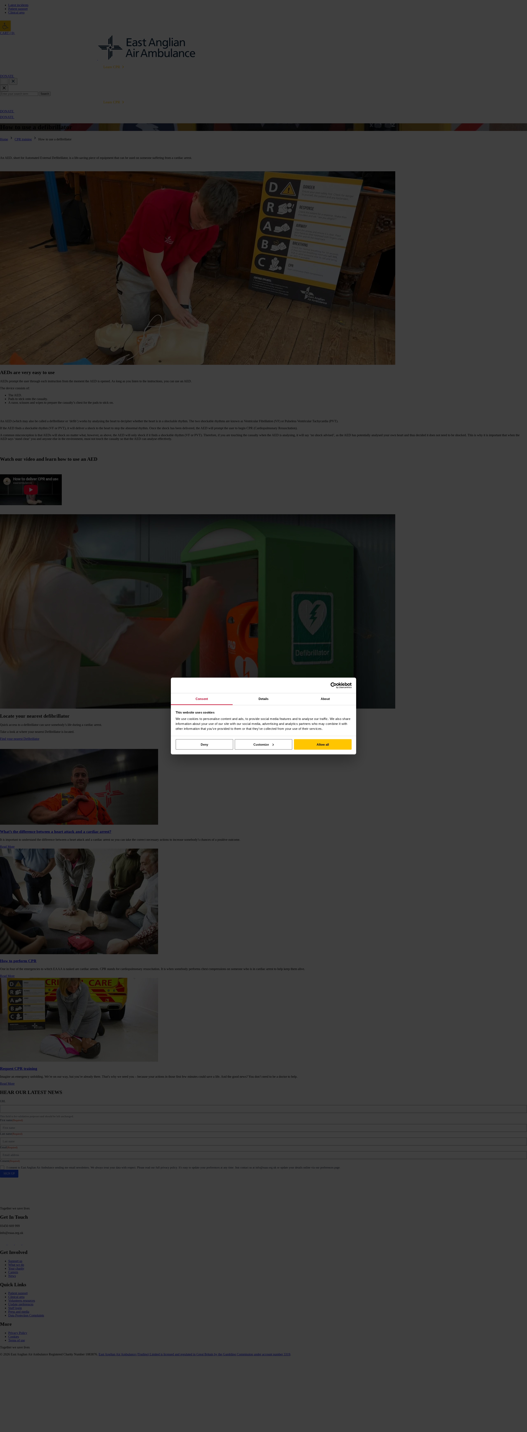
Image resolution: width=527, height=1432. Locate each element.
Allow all (323, 744)
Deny (204, 744)
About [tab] (325, 699)
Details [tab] (264, 699)
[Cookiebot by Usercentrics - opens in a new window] (334, 685)
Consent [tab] (202, 699)
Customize (261, 744)
